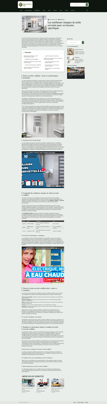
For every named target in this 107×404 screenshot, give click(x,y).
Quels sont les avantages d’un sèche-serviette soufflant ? (52, 62)
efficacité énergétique (33, 45)
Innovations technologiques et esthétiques (33, 64)
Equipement (62, 19)
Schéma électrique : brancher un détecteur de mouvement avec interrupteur (79, 61)
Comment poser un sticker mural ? (42, 388)
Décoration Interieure (26, 391)
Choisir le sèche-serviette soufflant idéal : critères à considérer (31, 68)
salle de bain (52, 38)
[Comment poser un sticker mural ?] (43, 383)
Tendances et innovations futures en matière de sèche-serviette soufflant (53, 59)
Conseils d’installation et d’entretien (51, 55)
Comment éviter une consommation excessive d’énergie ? (52, 65)
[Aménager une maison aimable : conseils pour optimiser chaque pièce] (70, 51)
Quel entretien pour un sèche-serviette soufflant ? (52, 69)
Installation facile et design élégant (31, 59)
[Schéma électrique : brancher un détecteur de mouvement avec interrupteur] (70, 60)
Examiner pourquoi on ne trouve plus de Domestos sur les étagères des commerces (75, 74)
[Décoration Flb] (25, 4)
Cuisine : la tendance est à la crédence (27, 388)
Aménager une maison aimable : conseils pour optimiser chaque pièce (79, 52)
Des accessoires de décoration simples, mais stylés (57, 388)
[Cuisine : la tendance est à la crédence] (28, 383)
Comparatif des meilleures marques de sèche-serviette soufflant (32, 62)
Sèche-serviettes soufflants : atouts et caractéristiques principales (31, 56)
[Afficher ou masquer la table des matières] (47, 52)
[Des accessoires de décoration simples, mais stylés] (57, 383)
